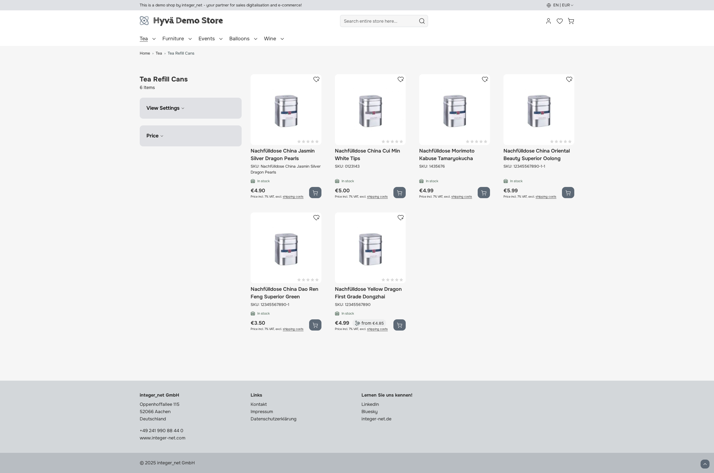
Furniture (173, 39)
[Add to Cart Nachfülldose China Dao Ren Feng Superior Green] (315, 325)
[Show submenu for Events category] (221, 39)
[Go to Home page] (181, 21)
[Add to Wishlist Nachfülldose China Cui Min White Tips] (401, 79)
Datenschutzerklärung (274, 419)
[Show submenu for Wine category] (282, 39)
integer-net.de (376, 419)
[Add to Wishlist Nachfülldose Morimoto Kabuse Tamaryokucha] (485, 79)
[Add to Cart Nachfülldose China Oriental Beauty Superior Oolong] (568, 192)
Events (207, 39)
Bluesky (369, 412)
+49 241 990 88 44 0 (161, 431)
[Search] (422, 21)
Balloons (239, 39)
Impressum (262, 412)
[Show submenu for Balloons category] (255, 39)
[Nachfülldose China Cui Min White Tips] (370, 109)
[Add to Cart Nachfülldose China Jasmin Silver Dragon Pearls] (315, 192)
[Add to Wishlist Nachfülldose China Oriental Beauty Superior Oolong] (569, 79)
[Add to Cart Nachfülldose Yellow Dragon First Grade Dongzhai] (399, 325)
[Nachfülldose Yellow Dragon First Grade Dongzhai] (370, 247)
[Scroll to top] (705, 464)
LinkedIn (370, 404)
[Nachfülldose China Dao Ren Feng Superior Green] (286, 247)
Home (145, 53)
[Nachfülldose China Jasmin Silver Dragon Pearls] (286, 109)
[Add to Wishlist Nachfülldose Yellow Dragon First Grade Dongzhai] (401, 217)
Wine (270, 39)
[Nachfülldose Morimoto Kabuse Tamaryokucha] (454, 109)
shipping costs (293, 196)
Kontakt (259, 404)
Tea (144, 39)
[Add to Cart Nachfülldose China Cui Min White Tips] (399, 192)
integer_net (192, 5)
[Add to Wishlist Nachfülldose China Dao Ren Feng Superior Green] (316, 217)
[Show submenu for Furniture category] (190, 39)
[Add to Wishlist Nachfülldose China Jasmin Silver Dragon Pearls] (316, 79)
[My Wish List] (559, 21)
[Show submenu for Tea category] (154, 39)
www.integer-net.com (162, 438)
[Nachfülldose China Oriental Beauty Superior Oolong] (538, 109)
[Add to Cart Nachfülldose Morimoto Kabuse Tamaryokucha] (484, 192)
